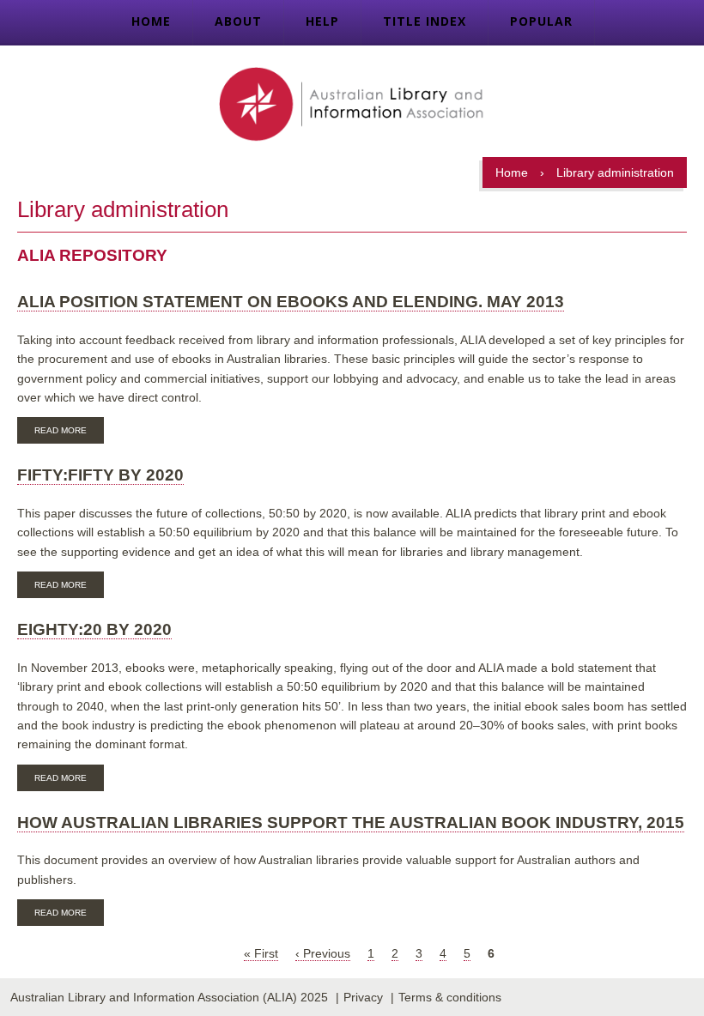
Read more (69, 432)
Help (322, 21)
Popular (541, 21)
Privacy (363, 997)
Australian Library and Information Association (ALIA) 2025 (169, 997)
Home (151, 21)
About (238, 21)
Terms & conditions (449, 997)
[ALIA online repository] (351, 105)
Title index (424, 21)
